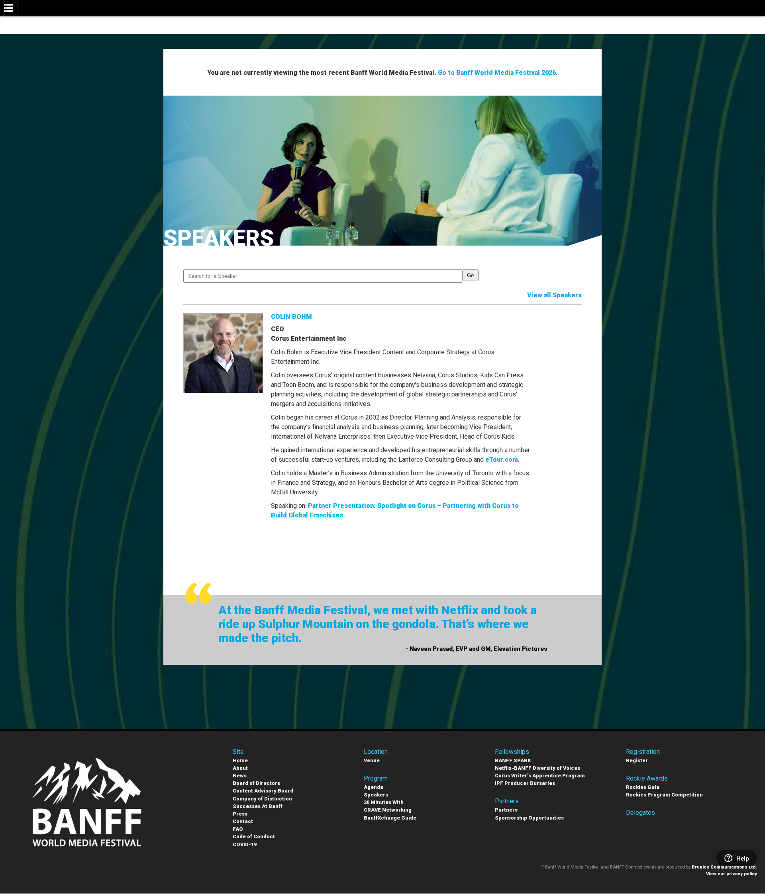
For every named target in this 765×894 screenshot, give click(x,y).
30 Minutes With (384, 802)
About (240, 768)
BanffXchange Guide (390, 818)
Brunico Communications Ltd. (724, 867)
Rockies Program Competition (664, 795)
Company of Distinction (262, 799)
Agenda (373, 787)
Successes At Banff (257, 806)
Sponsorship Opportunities (529, 818)
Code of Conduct (254, 836)
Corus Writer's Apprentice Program (540, 776)
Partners (506, 810)
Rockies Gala (642, 787)
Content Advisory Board (263, 791)
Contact (243, 821)
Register (637, 760)
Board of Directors (256, 783)
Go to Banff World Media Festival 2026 (497, 72)
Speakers (376, 795)
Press (240, 814)
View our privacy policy (731, 873)
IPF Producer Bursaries (525, 783)
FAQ (238, 829)
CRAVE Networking (388, 810)
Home (240, 760)
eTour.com (501, 459)
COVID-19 (245, 844)
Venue (372, 760)
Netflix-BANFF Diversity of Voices (537, 768)
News (240, 776)
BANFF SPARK (513, 760)
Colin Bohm (291, 316)
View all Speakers (554, 295)
